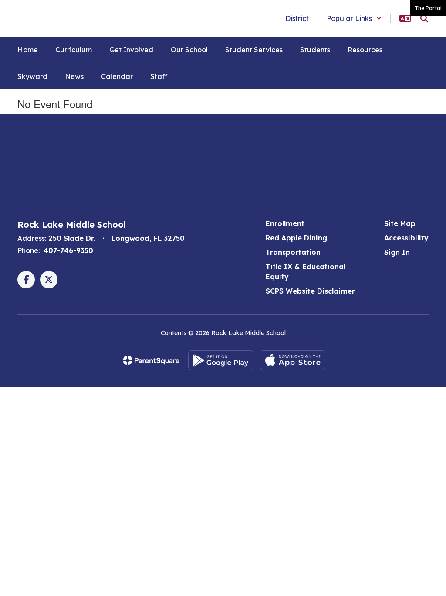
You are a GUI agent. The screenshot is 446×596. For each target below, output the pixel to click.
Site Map (400, 223)
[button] (354, 18)
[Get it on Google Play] (220, 360)
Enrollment (285, 223)
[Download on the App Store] (292, 360)
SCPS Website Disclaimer (310, 291)
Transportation (293, 252)
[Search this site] (424, 18)
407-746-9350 (68, 250)
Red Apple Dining (296, 237)
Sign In (397, 252)
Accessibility (406, 237)
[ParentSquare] (151, 360)
